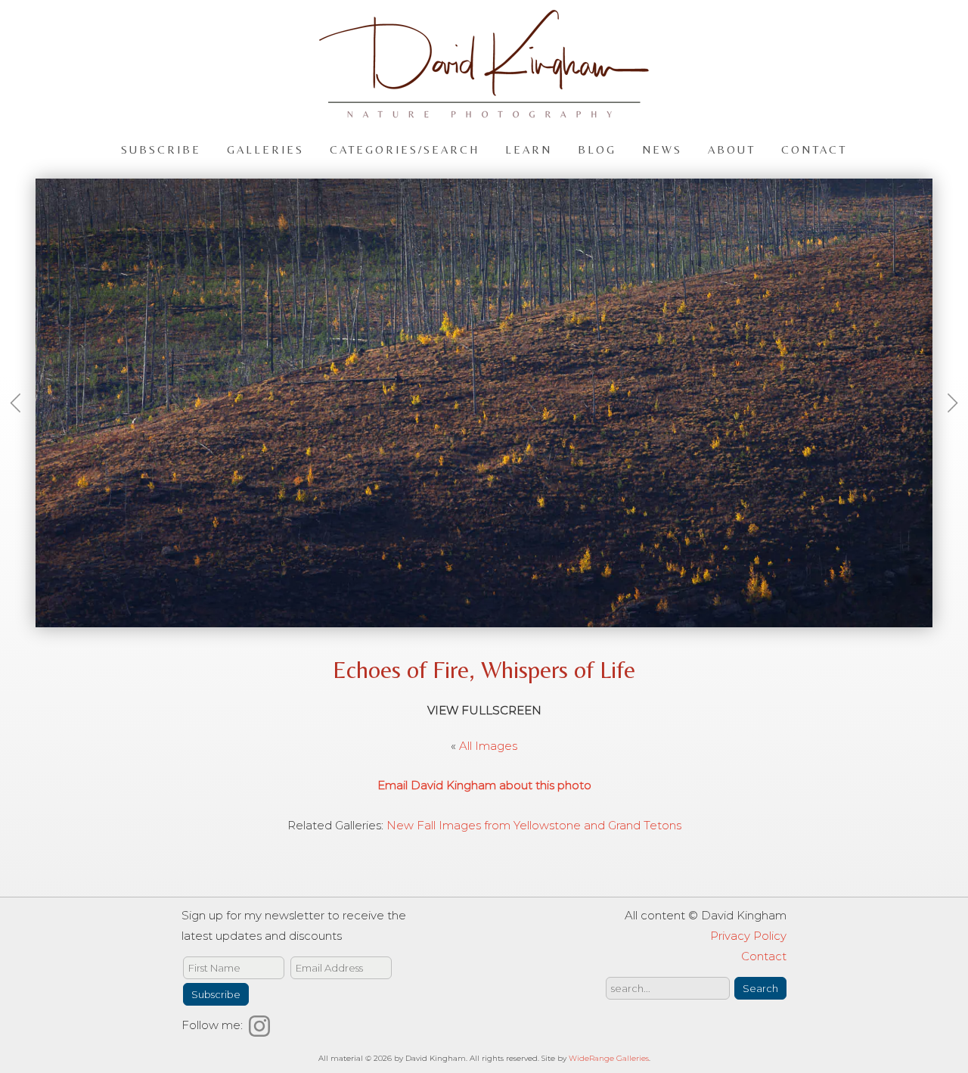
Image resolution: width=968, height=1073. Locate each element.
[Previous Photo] (22, 428)
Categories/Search (404, 148)
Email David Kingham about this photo (484, 785)
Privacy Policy (748, 935)
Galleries (265, 148)
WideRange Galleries (609, 1058)
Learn (528, 148)
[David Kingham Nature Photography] (484, 111)
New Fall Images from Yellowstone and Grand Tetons (533, 825)
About (731, 148)
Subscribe (161, 148)
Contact (814, 148)
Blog (597, 148)
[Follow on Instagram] (262, 1025)
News (662, 148)
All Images (488, 746)
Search (760, 988)
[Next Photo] (946, 428)
